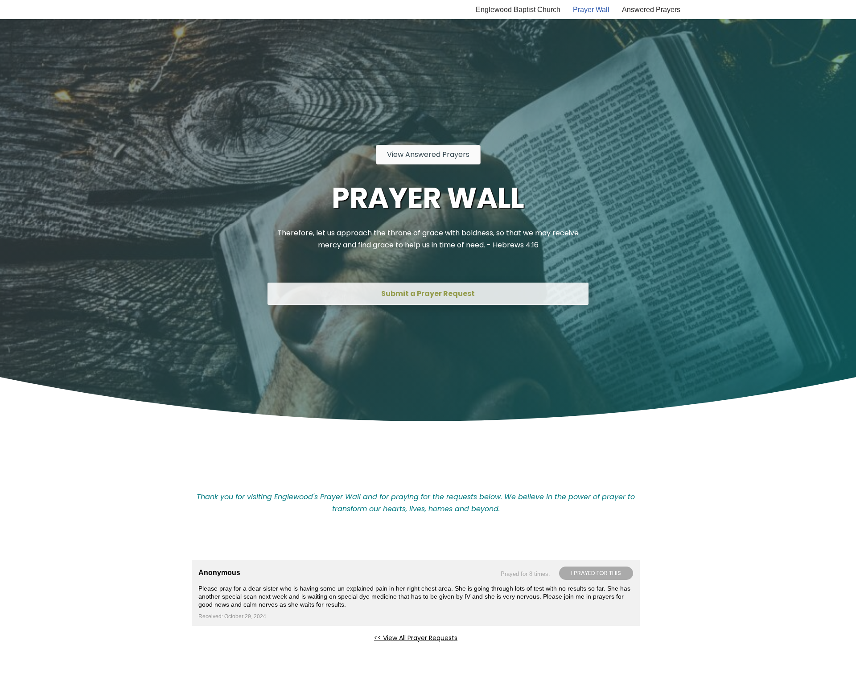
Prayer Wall (591, 9)
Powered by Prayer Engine (225, 652)
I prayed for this (596, 573)
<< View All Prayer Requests (415, 637)
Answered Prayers (651, 9)
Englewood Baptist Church (518, 9)
